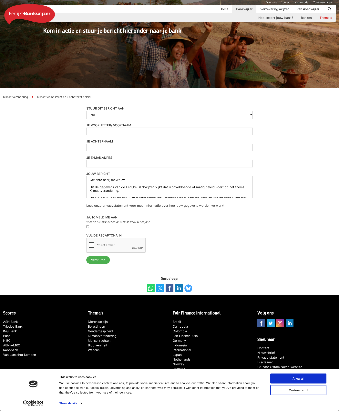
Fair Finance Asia (185, 336)
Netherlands (181, 359)
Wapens (93, 350)
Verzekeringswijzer (274, 9)
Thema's (326, 18)
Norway (178, 364)
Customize (296, 390)
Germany (179, 340)
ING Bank (10, 331)
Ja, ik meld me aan (102, 217)
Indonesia (180, 345)
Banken (306, 18)
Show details (68, 403)
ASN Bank (10, 322)
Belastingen (96, 326)
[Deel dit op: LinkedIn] (179, 288)
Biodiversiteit (97, 345)
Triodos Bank (13, 326)
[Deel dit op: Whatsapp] (151, 288)
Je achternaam (99, 141)
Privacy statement (270, 357)
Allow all (298, 378)
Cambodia (180, 326)
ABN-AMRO (11, 345)
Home (224, 9)
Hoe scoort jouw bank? (275, 18)
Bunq (7, 336)
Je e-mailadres (99, 158)
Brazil (177, 322)
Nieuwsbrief (301, 2)
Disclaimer (265, 362)
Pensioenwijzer (308, 9)
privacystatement (115, 205)
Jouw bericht (98, 174)
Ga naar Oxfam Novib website (279, 367)
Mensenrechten (99, 340)
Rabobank (10, 350)
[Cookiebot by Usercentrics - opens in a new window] (33, 403)
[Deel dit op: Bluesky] (188, 288)
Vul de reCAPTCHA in (104, 235)
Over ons (271, 2)
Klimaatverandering (15, 97)
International (182, 350)
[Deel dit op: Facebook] (169, 288)
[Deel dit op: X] (160, 288)
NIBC (7, 340)
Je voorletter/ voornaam (108, 125)
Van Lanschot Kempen (19, 355)
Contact (286, 2)
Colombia (180, 331)
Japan (177, 355)
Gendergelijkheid (100, 331)
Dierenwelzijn (98, 322)
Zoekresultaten (322, 2)
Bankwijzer (244, 9)
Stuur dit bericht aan (105, 108)
